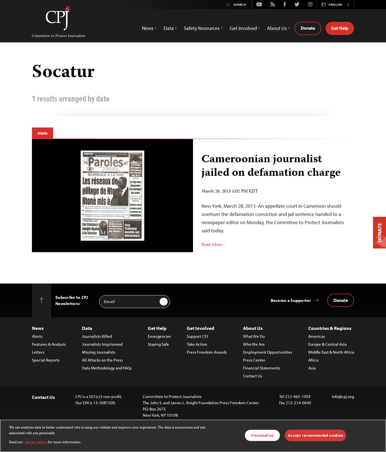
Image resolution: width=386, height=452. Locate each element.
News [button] (147, 28)
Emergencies (159, 336)
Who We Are (254, 344)
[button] (348, 4)
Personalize (262, 435)
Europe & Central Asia (327, 344)
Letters (38, 352)
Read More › (213, 245)
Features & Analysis (49, 344)
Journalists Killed (97, 336)
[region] (193, 435)
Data (87, 328)
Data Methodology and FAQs (107, 368)
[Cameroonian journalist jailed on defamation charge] (112, 195)
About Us (253, 328)
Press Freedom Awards (207, 352)
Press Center (254, 360)
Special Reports (46, 360)
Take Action (197, 344)
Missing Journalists (98, 352)
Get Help (339, 28)
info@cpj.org (343, 396)
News (38, 328)
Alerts (42, 133)
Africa (313, 360)
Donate (308, 28)
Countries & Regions (329, 328)
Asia (312, 368)
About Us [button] (277, 28)
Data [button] (169, 28)
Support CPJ (197, 336)
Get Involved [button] (243, 28)
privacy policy (36, 442)
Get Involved (200, 328)
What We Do (254, 336)
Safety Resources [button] (202, 28)
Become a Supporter (291, 300)
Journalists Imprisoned (102, 344)
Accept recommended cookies (315, 435)
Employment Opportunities (267, 352)
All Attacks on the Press (102, 360)
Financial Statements (261, 368)
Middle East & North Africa (331, 352)
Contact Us (252, 376)
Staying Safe (158, 344)
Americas (316, 336)
